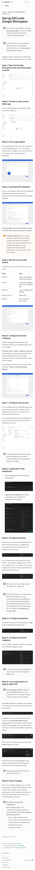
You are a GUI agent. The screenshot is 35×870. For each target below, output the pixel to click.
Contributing (5, 857)
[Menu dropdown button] (32, 2)
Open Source (5, 862)
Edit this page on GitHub (8, 836)
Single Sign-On (6, 13)
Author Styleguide (6, 860)
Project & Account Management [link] (16, 12)
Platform (4, 12)
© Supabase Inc (6, 853)
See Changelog (20, 845)
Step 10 (5, 198)
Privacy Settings (7, 867)
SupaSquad (5, 865)
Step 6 (30, 644)
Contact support (17, 843)
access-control (13, 771)
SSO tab (12, 475)
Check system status (20, 847)
